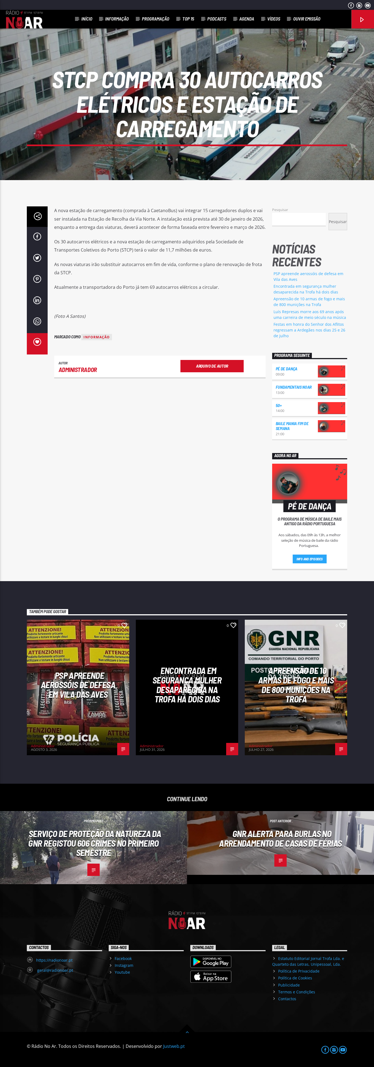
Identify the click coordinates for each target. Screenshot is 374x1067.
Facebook (123, 958)
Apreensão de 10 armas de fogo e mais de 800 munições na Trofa (296, 684)
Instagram (124, 965)
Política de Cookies (295, 978)
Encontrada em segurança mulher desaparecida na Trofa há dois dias (187, 684)
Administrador (78, 369)
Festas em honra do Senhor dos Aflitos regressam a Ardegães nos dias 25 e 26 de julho (309, 330)
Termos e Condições (296, 991)
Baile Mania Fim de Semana (292, 426)
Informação (117, 18)
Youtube (122, 972)
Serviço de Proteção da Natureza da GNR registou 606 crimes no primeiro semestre (94, 843)
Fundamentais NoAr (294, 387)
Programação (155, 18)
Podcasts (216, 18)
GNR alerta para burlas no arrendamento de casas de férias (280, 838)
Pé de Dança (286, 368)
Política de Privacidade (299, 971)
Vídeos (273, 18)
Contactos (287, 998)
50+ (279, 405)
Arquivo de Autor (212, 365)
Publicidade (289, 985)
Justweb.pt (174, 1046)
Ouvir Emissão (306, 18)
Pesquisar (280, 209)
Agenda (246, 18)
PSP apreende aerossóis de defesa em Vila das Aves (78, 684)
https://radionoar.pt (54, 960)
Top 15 (188, 18)
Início (86, 18)
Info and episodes (310, 559)
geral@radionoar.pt (54, 970)
